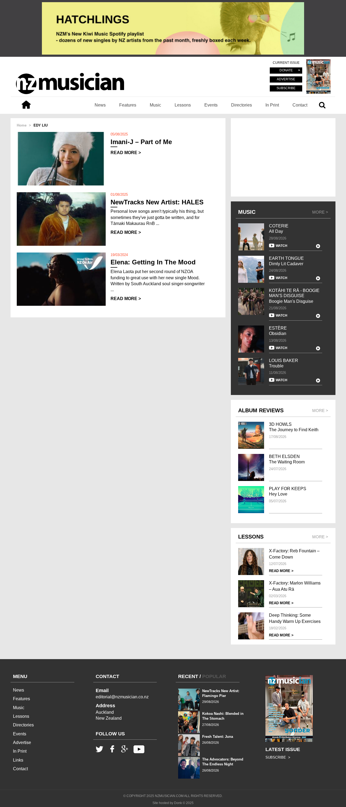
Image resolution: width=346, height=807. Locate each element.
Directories (241, 105)
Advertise (22, 742)
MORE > (320, 212)
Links (18, 760)
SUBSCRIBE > (277, 757)
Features (127, 105)
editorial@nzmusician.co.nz (122, 697)
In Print (272, 105)
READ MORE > (126, 152)
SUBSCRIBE (286, 88)
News (100, 105)
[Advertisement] (283, 157)
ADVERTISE (286, 79)
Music (155, 105)
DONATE (286, 70)
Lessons (183, 105)
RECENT (188, 676)
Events (211, 105)
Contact (299, 105)
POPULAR (214, 676)
